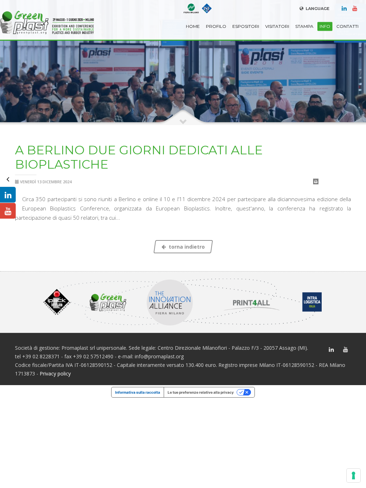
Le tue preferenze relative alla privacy (201, 392)
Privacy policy (55, 373)
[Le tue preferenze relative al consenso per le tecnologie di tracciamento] (353, 475)
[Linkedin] (344, 8)
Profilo (216, 26)
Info (325, 26)
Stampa (304, 26)
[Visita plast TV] (8, 211)
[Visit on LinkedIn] (8, 195)
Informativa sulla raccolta (137, 392)
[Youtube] (355, 8)
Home (193, 26)
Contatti (347, 26)
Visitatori (277, 26)
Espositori (245, 26)
